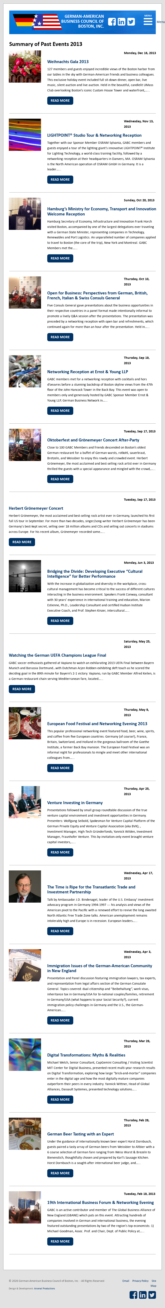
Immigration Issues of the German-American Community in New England (99, 968)
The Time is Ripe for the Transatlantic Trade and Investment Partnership (91, 889)
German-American (82, 21)
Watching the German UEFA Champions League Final (57, 655)
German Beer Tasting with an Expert (80, 1134)
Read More (60, 100)
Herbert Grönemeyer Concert (36, 508)
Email (125, 1281)
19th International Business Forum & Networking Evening (100, 1202)
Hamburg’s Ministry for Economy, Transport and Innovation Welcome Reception (101, 211)
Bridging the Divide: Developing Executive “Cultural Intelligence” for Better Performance (94, 573)
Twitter (131, 22)
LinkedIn (121, 22)
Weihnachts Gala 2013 (68, 62)
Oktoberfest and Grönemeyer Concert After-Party (93, 440)
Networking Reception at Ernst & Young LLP (87, 372)
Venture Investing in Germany (75, 803)
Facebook (112, 22)
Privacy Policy (140, 1281)
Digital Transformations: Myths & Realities (86, 1055)
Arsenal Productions (44, 1288)
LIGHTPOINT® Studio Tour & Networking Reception (94, 135)
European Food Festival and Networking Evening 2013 (97, 724)
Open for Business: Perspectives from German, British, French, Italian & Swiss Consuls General (97, 295)
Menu (148, 21)
